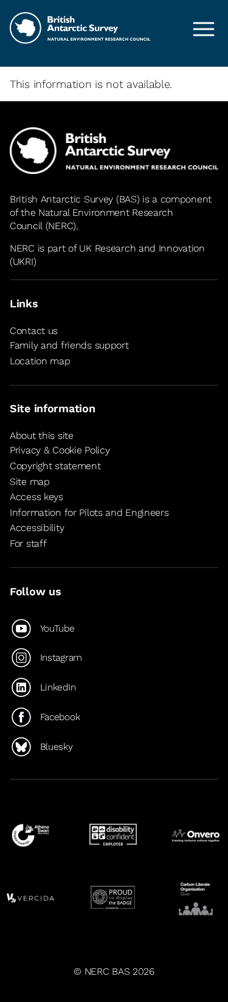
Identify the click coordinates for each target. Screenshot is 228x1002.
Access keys (36, 497)
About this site (42, 435)
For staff (28, 543)
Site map (30, 481)
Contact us (34, 330)
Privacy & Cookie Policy (59, 450)
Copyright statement (55, 466)
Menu (203, 29)
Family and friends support (69, 345)
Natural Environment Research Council (91, 219)
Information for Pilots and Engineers (89, 512)
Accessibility (37, 527)
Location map (40, 361)
